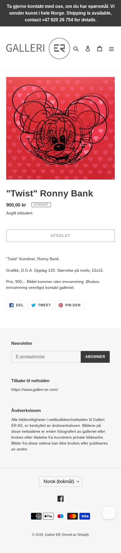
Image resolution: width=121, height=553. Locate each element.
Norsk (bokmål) (59, 481)
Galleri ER (53, 535)
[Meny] (111, 48)
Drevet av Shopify (75, 535)
